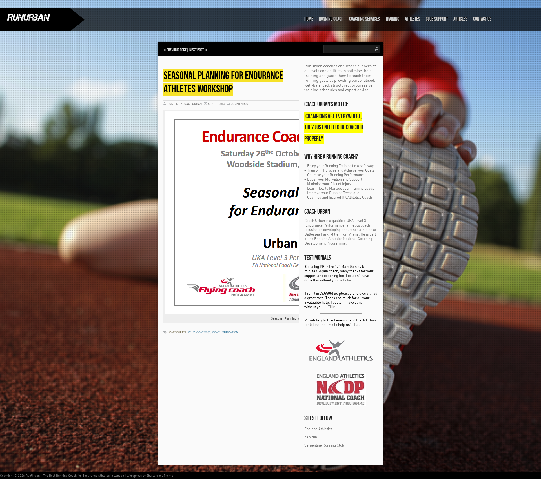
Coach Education (225, 332)
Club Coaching (199, 332)
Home (308, 19)
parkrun (310, 437)
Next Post (196, 50)
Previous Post (177, 50)
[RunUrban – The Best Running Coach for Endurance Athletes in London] (35, 17)
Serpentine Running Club (324, 445)
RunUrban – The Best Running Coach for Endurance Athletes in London (75, 476)
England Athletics (318, 429)
